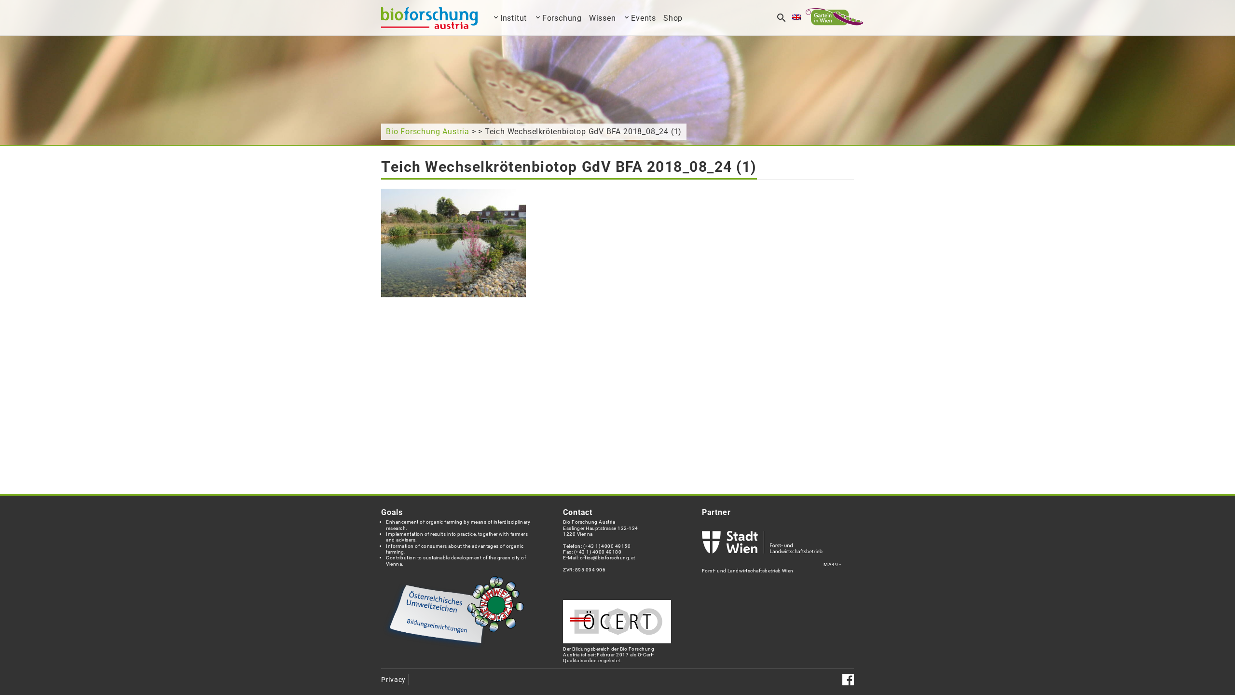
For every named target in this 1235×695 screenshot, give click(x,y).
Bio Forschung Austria (427, 131)
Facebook (848, 679)
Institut (513, 18)
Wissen (602, 18)
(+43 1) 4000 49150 (607, 546)
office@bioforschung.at (607, 557)
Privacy (393, 680)
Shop (673, 18)
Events (643, 18)
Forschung (562, 18)
